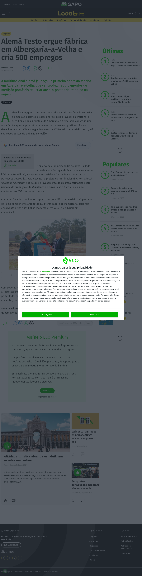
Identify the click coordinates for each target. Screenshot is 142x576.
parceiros (46, 272)
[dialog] (71, 288)
